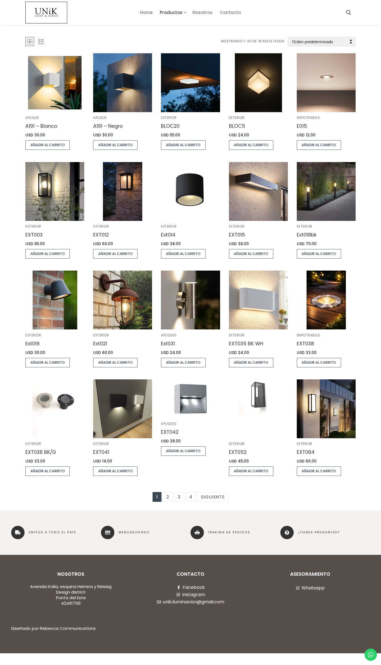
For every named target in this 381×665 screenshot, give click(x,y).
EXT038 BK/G (40, 452)
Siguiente (213, 497)
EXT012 (101, 235)
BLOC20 (170, 126)
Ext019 (32, 343)
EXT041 (101, 452)
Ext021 (100, 343)
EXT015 (237, 235)
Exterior (169, 117)
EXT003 (34, 235)
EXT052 (238, 452)
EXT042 (170, 432)
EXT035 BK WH (246, 343)
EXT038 (305, 343)
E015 (302, 126)
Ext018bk (307, 235)
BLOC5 (237, 126)
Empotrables (308, 117)
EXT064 (306, 452)
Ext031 (168, 343)
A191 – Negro (108, 126)
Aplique (32, 117)
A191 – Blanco (41, 126)
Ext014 (168, 235)
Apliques (169, 335)
